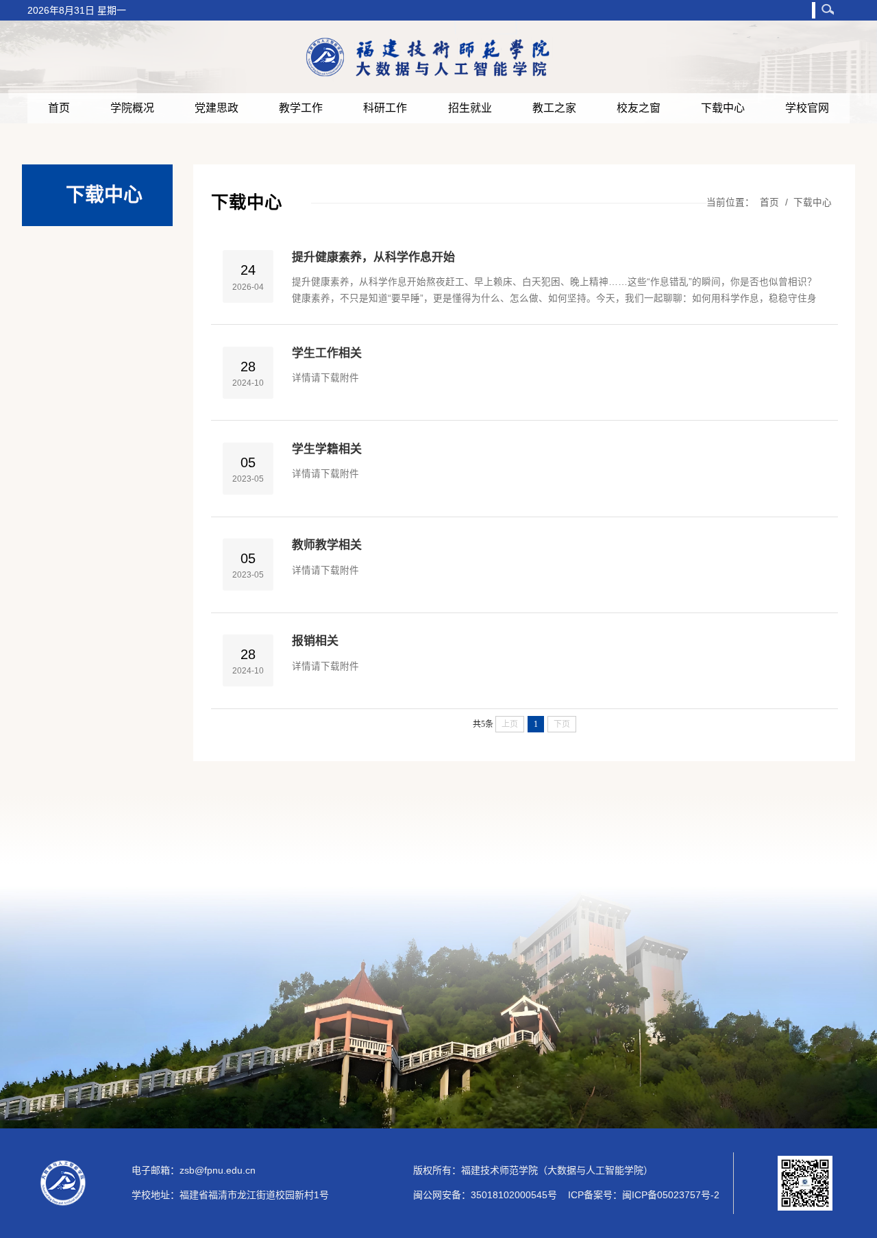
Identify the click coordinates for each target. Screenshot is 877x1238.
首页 (59, 108)
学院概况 (132, 108)
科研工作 (385, 108)
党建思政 (216, 108)
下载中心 (723, 108)
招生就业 (470, 108)
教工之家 (554, 108)
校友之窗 (638, 108)
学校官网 (807, 108)
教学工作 (301, 108)
